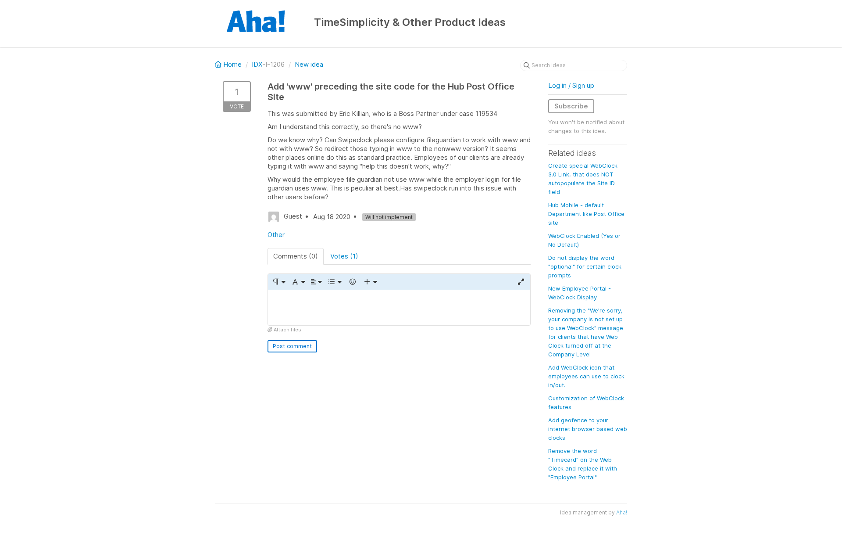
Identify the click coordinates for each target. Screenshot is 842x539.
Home (232, 64)
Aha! (621, 512)
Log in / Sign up (571, 85)
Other (276, 234)
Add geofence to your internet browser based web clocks (587, 429)
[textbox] (399, 307)
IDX (257, 64)
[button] (279, 282)
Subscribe (571, 106)
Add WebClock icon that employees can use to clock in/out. (586, 376)
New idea (309, 64)
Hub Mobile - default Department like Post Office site (586, 213)
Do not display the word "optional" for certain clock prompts (584, 266)
